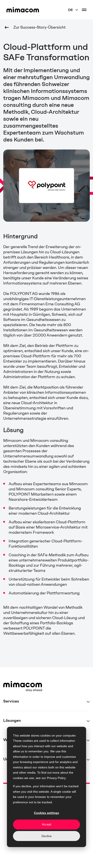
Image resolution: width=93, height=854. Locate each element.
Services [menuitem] (11, 701)
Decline (47, 836)
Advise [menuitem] (9, 716)
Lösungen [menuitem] (12, 720)
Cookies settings (46, 813)
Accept (46, 824)
